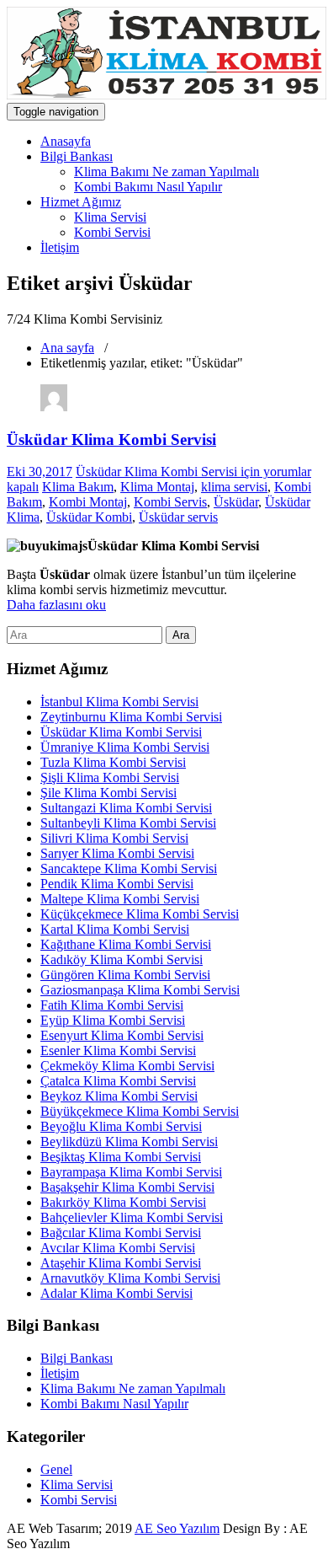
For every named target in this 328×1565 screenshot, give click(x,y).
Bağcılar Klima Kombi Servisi (120, 1232)
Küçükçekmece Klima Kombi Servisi (139, 914)
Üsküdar (236, 502)
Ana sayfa (67, 347)
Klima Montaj (157, 487)
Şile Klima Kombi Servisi (108, 792)
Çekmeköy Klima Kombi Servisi (127, 1066)
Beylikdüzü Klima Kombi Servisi (129, 1141)
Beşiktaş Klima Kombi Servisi (120, 1157)
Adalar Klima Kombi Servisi (116, 1293)
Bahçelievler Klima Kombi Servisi (131, 1217)
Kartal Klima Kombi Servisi (114, 929)
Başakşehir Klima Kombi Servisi (127, 1187)
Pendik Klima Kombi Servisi (116, 883)
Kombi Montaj (88, 502)
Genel (56, 1469)
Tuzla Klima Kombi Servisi (113, 762)
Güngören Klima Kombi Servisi (125, 974)
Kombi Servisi (112, 232)
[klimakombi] (53, 406)
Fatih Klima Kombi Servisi (111, 1005)
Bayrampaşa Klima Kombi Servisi (131, 1172)
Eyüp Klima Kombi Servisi (112, 1020)
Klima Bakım (78, 487)
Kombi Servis (170, 502)
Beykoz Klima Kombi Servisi (119, 1096)
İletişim (59, 247)
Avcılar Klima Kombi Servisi (117, 1248)
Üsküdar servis (178, 517)
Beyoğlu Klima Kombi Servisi (121, 1126)
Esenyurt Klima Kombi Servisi (122, 1035)
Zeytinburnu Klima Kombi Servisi (131, 717)
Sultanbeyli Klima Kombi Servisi (128, 823)
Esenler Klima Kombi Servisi (118, 1050)
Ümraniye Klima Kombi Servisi (124, 747)
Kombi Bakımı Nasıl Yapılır (148, 187)
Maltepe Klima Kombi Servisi (119, 899)
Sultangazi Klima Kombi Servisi (126, 808)
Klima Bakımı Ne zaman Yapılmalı (166, 171)
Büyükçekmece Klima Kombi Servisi (139, 1111)
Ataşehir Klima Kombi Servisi (120, 1263)
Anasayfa (65, 141)
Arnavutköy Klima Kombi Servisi (130, 1278)
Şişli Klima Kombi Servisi (109, 777)
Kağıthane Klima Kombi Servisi (125, 944)
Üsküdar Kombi (89, 517)
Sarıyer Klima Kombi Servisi (117, 853)
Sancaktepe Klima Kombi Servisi (128, 868)
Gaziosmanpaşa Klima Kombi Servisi (140, 990)
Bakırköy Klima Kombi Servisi (123, 1202)
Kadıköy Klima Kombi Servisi (121, 959)
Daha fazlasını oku (56, 605)
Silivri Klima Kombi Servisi (114, 838)
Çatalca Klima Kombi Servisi (118, 1081)
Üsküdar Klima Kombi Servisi (111, 439)
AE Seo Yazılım (177, 1528)
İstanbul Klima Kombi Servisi (119, 701)
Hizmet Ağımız (80, 202)
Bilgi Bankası (76, 156)
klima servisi (234, 487)
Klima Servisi (110, 217)
